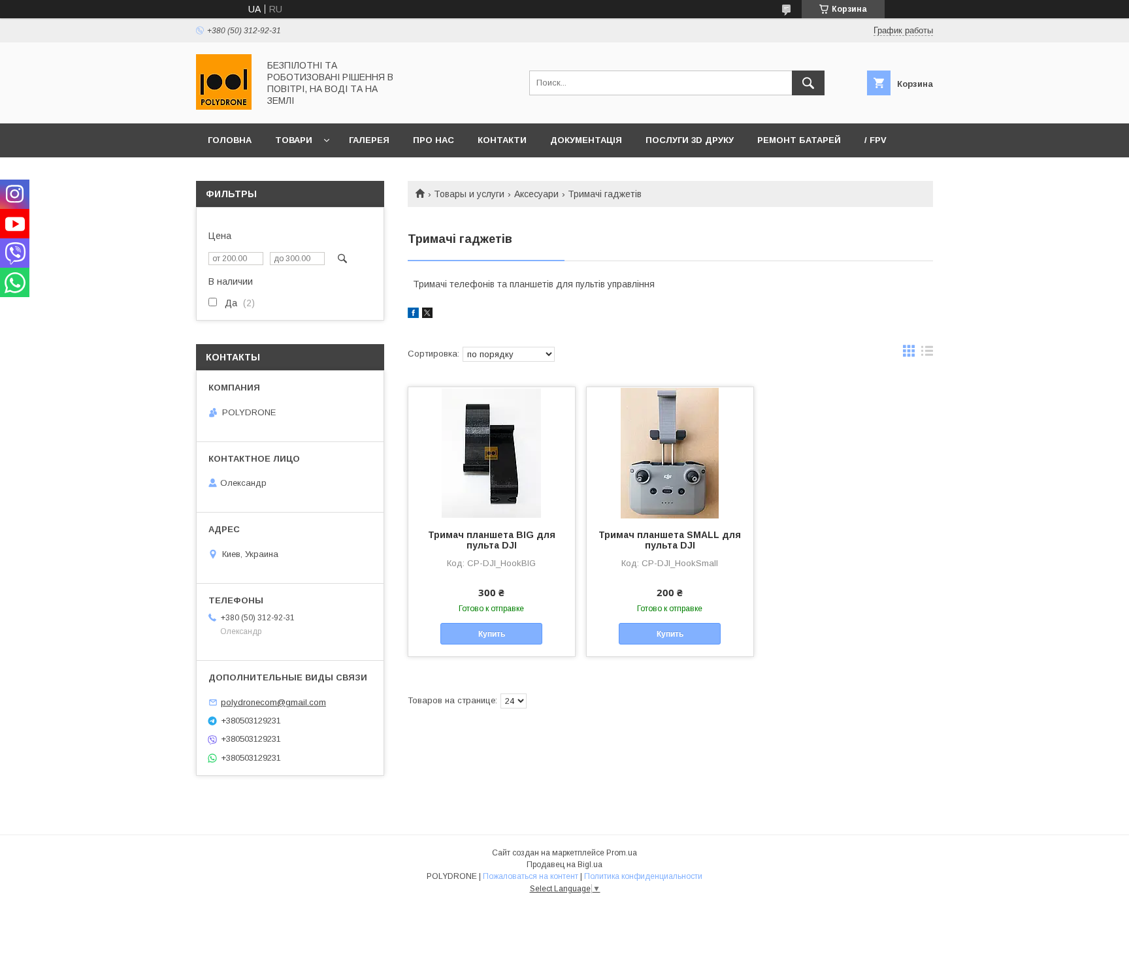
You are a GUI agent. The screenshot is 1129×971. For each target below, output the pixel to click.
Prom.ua (621, 852)
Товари (293, 140)
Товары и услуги (469, 194)
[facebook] (413, 315)
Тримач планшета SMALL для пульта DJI (669, 540)
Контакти (502, 140)
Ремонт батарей (799, 140)
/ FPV (875, 140)
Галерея (369, 140)
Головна (230, 140)
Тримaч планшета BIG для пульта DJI (491, 540)
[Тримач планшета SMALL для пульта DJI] (670, 452)
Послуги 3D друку (690, 140)
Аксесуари (536, 194)
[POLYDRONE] (224, 106)
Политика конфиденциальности (643, 876)
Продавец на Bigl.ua (564, 864)
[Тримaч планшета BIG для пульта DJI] (491, 452)
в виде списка (927, 354)
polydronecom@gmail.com (273, 702)
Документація (586, 140)
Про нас (433, 140)
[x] (427, 315)
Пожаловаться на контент (530, 876)
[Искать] (808, 83)
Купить (491, 634)
